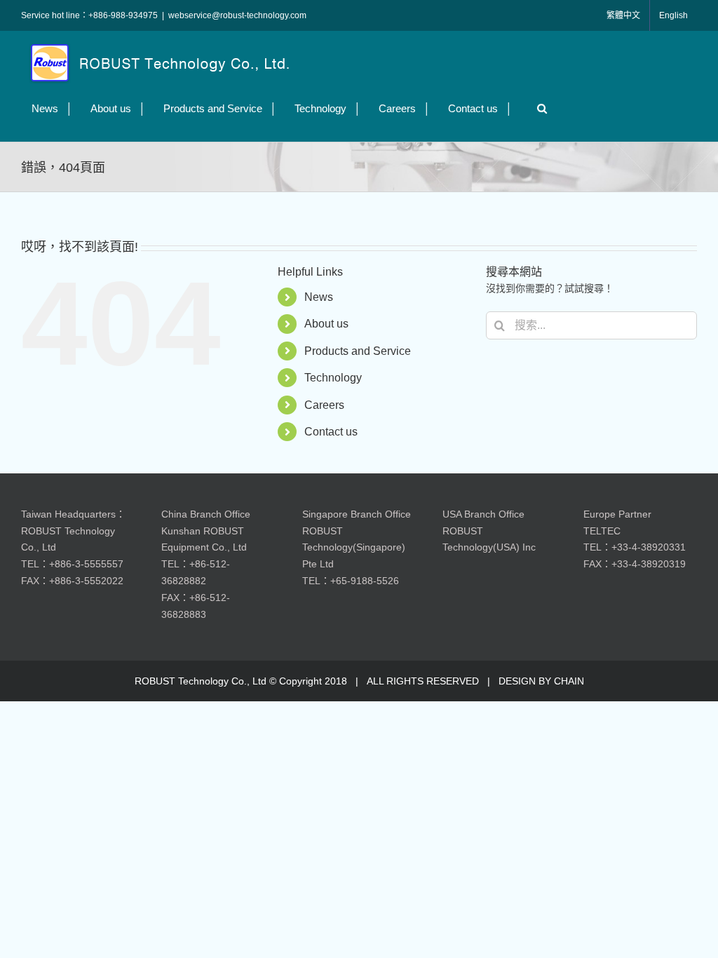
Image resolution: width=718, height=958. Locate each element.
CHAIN (569, 681)
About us (326, 324)
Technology (333, 378)
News (318, 297)
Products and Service (357, 351)
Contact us (331, 432)
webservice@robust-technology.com (237, 15)
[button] (538, 108)
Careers (324, 405)
